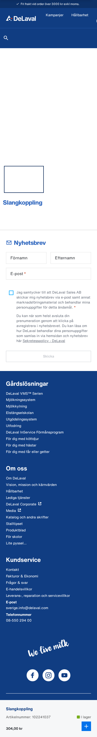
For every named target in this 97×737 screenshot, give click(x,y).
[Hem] (21, 18)
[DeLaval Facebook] (33, 675)
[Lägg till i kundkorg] (86, 726)
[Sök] (6, 38)
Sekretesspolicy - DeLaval (44, 340)
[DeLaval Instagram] (48, 675)
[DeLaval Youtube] (64, 675)
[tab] (24, 179)
